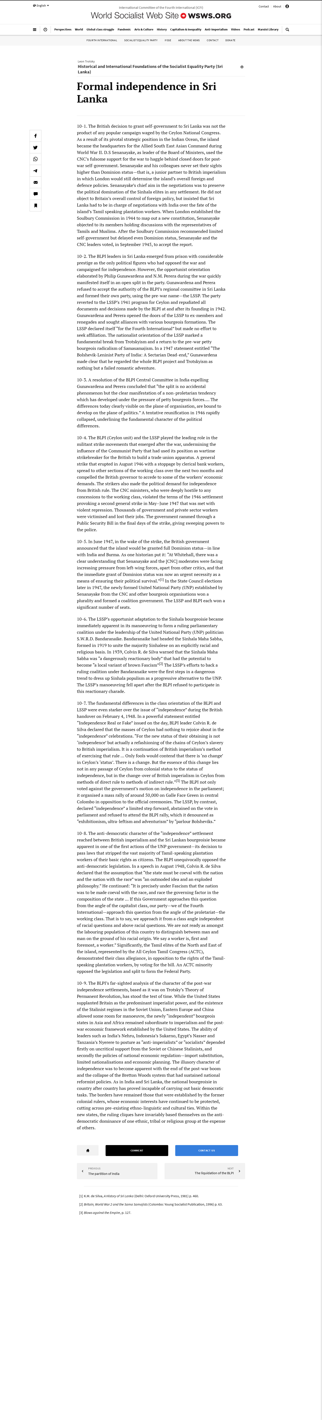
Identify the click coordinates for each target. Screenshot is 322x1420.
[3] (178, 780)
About (277, 6)
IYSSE (168, 40)
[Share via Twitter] (35, 147)
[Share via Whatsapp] (35, 159)
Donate (230, 40)
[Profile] (287, 7)
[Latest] (45, 31)
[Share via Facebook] (35, 136)
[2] (161, 663)
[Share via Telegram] (35, 170)
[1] (162, 579)
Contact (264, 6)
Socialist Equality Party (140, 40)
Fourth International (102, 40)
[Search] (287, 31)
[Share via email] (35, 182)
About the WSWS (189, 40)
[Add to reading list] (35, 205)
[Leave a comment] (35, 194)
